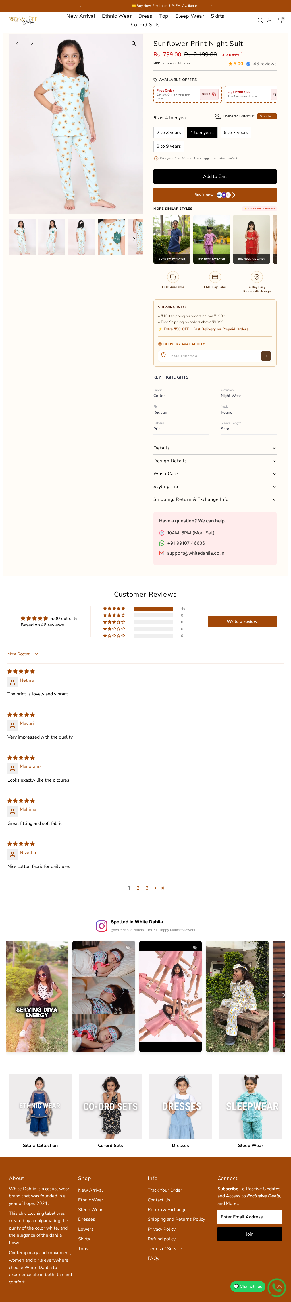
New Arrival (80, 16)
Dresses (86, 1219)
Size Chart (267, 116)
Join (249, 1234)
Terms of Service (165, 1249)
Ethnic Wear (117, 16)
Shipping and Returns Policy (176, 1219)
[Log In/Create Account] (269, 20)
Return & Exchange (167, 1210)
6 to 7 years (236, 132)
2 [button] (138, 888)
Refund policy (162, 1239)
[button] (114, 609)
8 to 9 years (169, 146)
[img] (21, 671)
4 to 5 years (202, 132)
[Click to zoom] (134, 43)
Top (163, 16)
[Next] (32, 43)
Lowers (85, 1229)
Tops (83, 1249)
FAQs (153, 1258)
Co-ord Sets (145, 24)
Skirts (218, 16)
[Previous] (18, 43)
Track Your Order (165, 1190)
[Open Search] (260, 20)
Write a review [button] (242, 622)
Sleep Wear (189, 16)
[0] (279, 20)
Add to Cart (215, 176)
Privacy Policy (162, 1229)
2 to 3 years (169, 132)
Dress (145, 16)
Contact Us (159, 1200)
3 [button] (147, 888)
